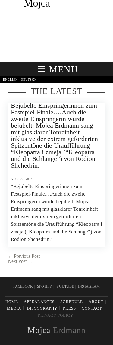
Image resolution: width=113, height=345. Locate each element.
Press (69, 308)
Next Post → (20, 261)
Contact (92, 308)
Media (14, 308)
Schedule (71, 301)
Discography (42, 308)
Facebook (23, 286)
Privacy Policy (55, 315)
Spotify (44, 286)
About (96, 301)
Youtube (65, 286)
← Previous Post (24, 256)
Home (11, 301)
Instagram (89, 286)
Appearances (39, 301)
